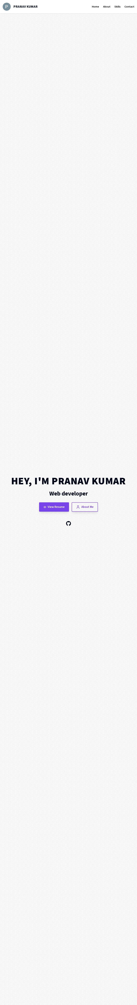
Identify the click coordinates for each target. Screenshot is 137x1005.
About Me (87, 507)
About (106, 6)
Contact (129, 6)
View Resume (56, 507)
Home (95, 6)
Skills (117, 6)
